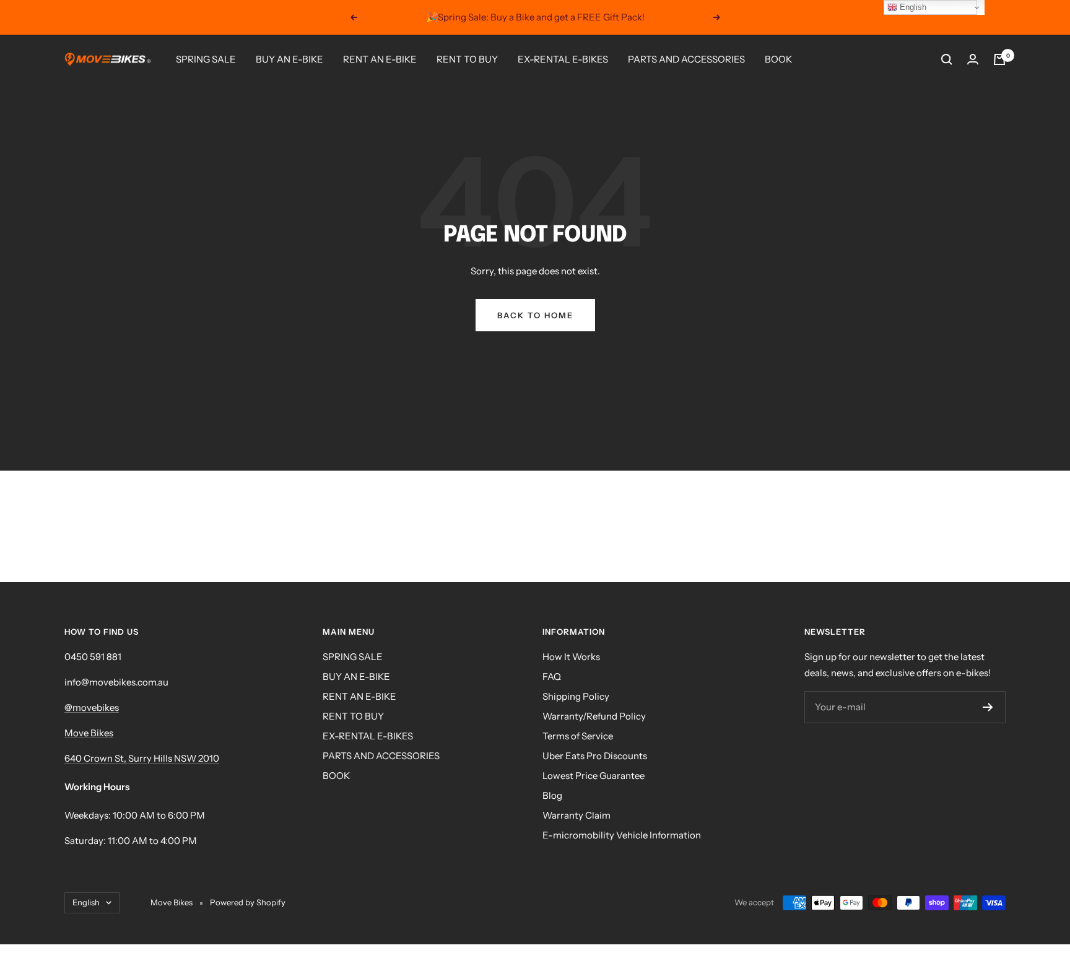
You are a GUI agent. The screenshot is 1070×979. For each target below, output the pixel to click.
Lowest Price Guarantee (593, 775)
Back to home (535, 315)
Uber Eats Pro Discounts (594, 756)
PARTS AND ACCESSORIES (686, 59)
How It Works (571, 657)
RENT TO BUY (467, 59)
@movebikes (91, 707)
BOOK (778, 59)
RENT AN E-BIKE (380, 59)
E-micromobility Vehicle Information (621, 835)
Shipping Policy (575, 696)
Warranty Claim (576, 815)
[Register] (988, 707)
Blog (552, 795)
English (86, 902)
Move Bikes (88, 733)
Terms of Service (577, 736)
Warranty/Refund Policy (594, 716)
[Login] (972, 59)
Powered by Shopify (247, 902)
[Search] (946, 59)
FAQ (551, 676)
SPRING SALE (206, 59)
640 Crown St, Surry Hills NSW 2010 (141, 758)
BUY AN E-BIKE (289, 59)
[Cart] (999, 59)
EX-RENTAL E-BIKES (563, 59)
